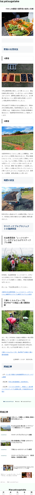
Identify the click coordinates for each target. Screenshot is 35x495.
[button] (31, 315)
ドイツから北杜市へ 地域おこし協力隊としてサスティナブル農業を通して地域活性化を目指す (17, 389)
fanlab (18, 401)
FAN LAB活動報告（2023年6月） (18, 382)
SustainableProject (9, 401)
